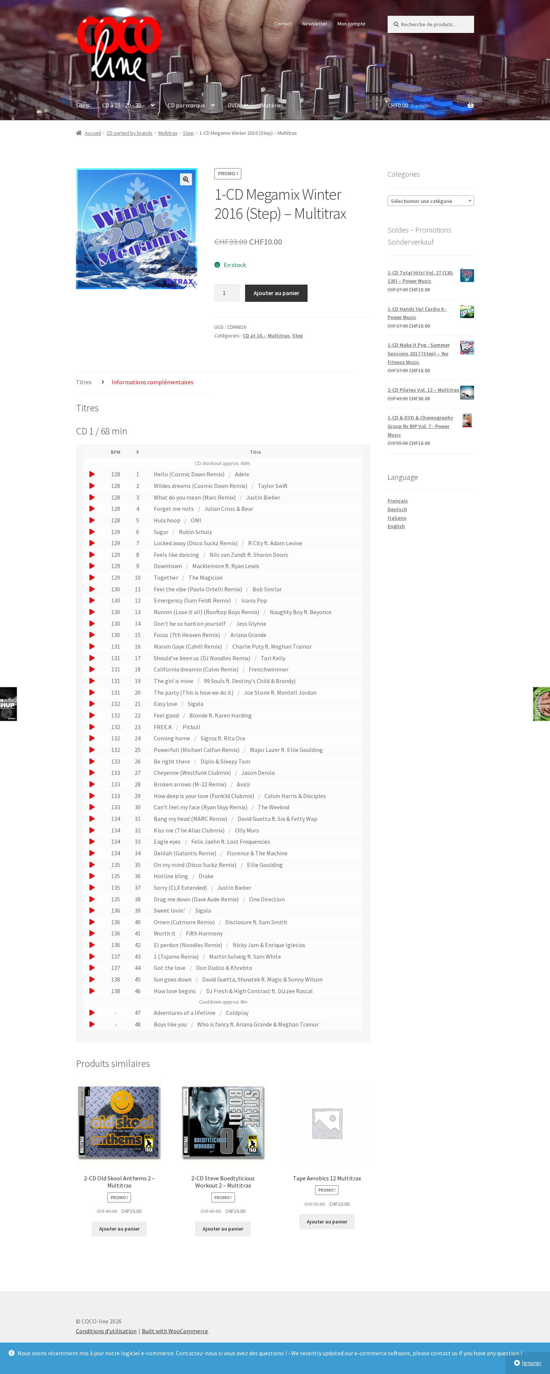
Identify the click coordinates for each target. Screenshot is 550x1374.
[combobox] (431, 200)
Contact (283, 23)
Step (188, 133)
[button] (186, 179)
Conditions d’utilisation (106, 1331)
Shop (82, 105)
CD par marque (186, 105)
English (396, 526)
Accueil (93, 133)
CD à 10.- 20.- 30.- (123, 105)
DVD (233, 105)
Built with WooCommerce (175, 1331)
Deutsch (397, 509)
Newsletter (314, 23)
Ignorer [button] (531, 1363)
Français (398, 500)
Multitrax (167, 133)
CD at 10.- (254, 335)
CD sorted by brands (130, 133)
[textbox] (431, 201)
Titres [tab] (84, 382)
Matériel (272, 105)
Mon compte (351, 23)
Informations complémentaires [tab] (152, 382)
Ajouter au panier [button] (119, 1228)
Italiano (397, 518)
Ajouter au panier (276, 293)
